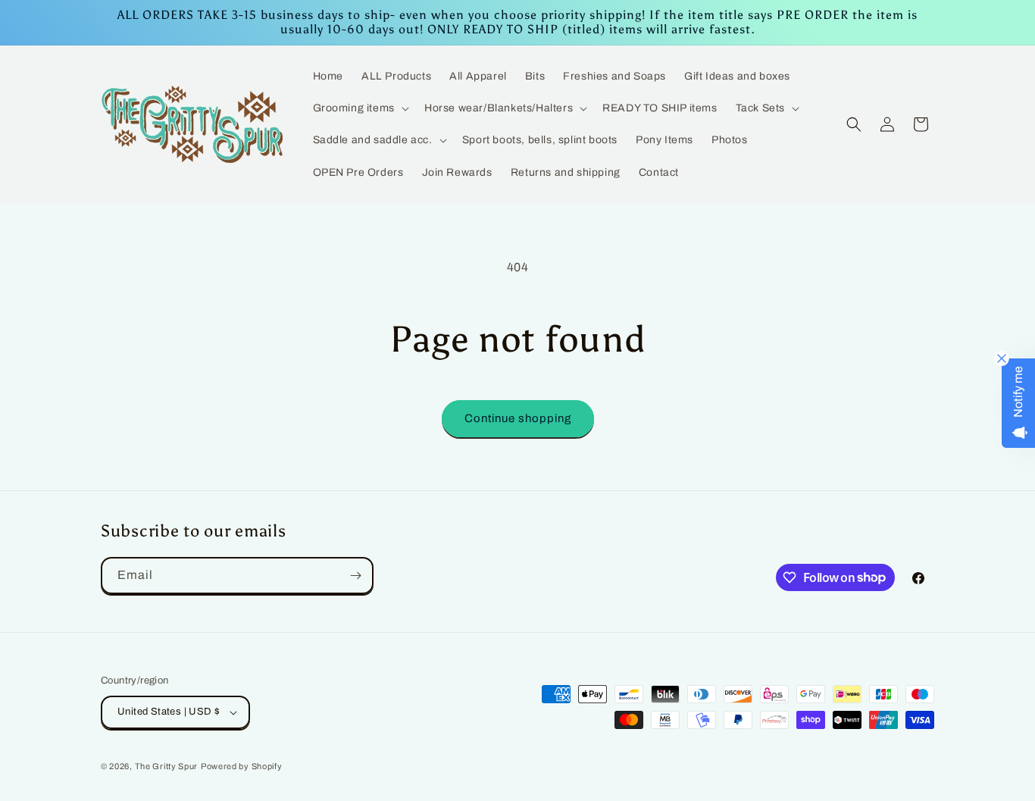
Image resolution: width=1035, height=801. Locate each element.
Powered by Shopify (242, 766)
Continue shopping (517, 418)
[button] (359, 108)
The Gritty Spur (167, 766)
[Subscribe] (355, 575)
